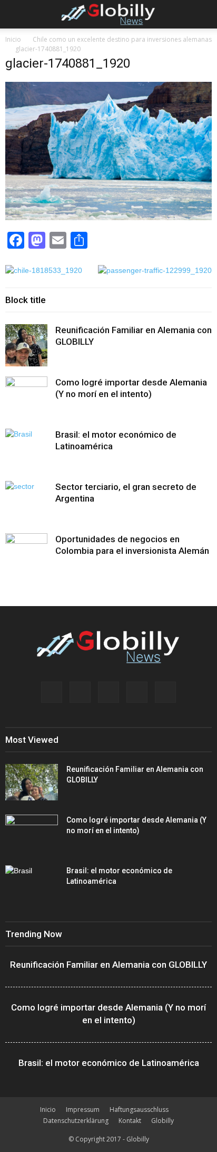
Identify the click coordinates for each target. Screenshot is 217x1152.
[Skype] (136, 692)
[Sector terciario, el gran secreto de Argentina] (26, 502)
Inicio (13, 39)
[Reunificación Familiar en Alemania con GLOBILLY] (26, 345)
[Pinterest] (108, 692)
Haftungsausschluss (139, 1109)
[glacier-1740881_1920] (108, 217)
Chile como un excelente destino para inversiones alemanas (122, 39)
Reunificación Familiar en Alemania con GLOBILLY (108, 964)
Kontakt (130, 1120)
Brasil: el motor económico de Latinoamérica (108, 1062)
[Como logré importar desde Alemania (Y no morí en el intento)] (26, 397)
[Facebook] (51, 692)
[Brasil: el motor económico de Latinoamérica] (26, 450)
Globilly (162, 1120)
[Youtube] (165, 692)
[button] (202, 14)
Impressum (83, 1109)
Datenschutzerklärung (75, 1120)
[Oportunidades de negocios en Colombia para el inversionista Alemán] (26, 554)
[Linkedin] (80, 692)
